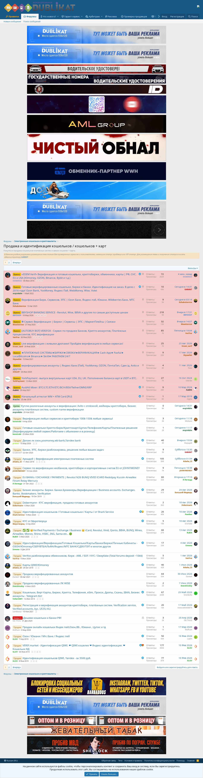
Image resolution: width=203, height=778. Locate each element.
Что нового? (49, 16)
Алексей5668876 (185, 607)
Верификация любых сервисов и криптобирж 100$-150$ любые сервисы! (68, 418)
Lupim (189, 638)
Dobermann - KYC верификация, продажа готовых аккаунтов (60, 502)
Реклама (112, 16)
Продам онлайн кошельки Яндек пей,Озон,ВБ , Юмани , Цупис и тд (64, 627)
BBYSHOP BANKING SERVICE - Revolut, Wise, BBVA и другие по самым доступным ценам (75, 312)
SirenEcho (188, 595)
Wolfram (16, 630)
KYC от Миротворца (35, 521)
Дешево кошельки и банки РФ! (42, 618)
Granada (188, 523)
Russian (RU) (12, 760)
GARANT (24, 257)
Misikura (188, 421)
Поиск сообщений (31, 21)
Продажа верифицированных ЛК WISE (46, 583)
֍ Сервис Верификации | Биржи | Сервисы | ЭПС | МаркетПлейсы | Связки (68, 321)
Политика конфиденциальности (159, 760)
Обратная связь (109, 760)
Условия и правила (133, 760)
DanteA (16, 577)
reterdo (189, 380)
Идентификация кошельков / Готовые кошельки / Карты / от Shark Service (68, 512)
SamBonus (17, 611)
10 (42, 315)
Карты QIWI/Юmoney (36, 565)
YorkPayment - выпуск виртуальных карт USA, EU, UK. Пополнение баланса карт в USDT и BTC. (79, 378)
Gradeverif (17, 452)
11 (45, 315)
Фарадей (188, 443)
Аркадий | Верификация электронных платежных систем (58, 458)
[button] (57, 16)
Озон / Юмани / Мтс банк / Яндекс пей (46, 636)
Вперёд (16, 262)
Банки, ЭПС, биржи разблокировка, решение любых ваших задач (63, 449)
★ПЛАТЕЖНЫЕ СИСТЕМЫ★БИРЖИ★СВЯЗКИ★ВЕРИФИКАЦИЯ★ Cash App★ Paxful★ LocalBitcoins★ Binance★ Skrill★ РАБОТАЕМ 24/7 (68, 354)
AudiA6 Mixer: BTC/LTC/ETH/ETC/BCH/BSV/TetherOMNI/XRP (57, 387)
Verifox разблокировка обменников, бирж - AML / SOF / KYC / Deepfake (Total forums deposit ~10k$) (83, 555)
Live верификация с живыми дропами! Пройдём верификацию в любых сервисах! (72, 343)
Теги (120, 760)
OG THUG (17, 621)
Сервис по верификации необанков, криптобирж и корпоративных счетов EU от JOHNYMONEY (81, 468)
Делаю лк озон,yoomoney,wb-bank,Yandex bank (52, 440)
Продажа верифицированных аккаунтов (48, 574)
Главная (191, 760)
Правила (14, 16)
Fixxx (190, 368)
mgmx (189, 399)
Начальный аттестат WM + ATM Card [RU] (47, 396)
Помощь (181, 760)
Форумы (31, 16)
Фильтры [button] (192, 268)
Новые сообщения (12, 21)
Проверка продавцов (135, 16)
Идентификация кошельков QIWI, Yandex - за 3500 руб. (57, 658)
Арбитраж (94, 16)
